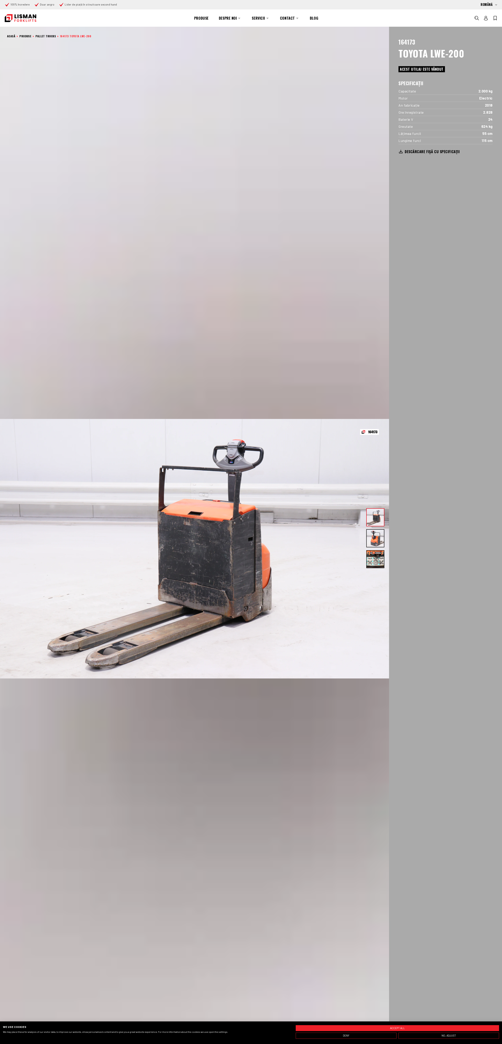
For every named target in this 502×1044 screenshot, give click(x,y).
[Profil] (486, 18)
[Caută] (477, 18)
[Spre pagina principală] (20, 18)
